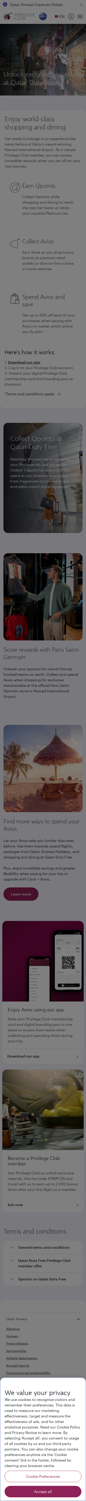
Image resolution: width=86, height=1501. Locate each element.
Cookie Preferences (43, 1476)
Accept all (43, 1491)
